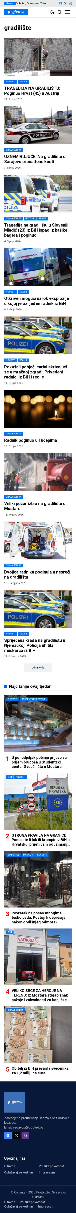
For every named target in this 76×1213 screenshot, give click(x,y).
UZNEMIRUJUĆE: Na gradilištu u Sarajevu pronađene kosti (34, 159)
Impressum (47, 1172)
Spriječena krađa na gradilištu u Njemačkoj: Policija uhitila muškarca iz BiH (34, 645)
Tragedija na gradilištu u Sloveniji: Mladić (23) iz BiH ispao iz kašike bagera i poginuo (36, 230)
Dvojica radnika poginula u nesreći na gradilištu (37, 575)
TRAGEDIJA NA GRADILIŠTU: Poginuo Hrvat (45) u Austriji (32, 91)
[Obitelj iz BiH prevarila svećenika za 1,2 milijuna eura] (38, 1034)
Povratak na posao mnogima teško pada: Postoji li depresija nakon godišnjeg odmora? (38, 917)
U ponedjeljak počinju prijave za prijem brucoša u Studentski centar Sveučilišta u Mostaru (39, 762)
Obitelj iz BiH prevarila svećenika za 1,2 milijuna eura (40, 1070)
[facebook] (60, 3)
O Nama (9, 1166)
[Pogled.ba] (16, 12)
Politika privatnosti (52, 1166)
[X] (65, 3)
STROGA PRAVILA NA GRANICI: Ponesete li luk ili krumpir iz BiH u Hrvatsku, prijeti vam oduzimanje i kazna (41, 842)
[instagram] (70, 3)
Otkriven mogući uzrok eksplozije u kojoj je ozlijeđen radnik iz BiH (36, 301)
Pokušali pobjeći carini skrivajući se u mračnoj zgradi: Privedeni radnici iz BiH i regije (35, 372)
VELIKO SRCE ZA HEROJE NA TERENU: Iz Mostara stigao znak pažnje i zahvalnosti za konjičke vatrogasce (40, 997)
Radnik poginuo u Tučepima (30, 440)
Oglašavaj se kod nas (19, 1172)
